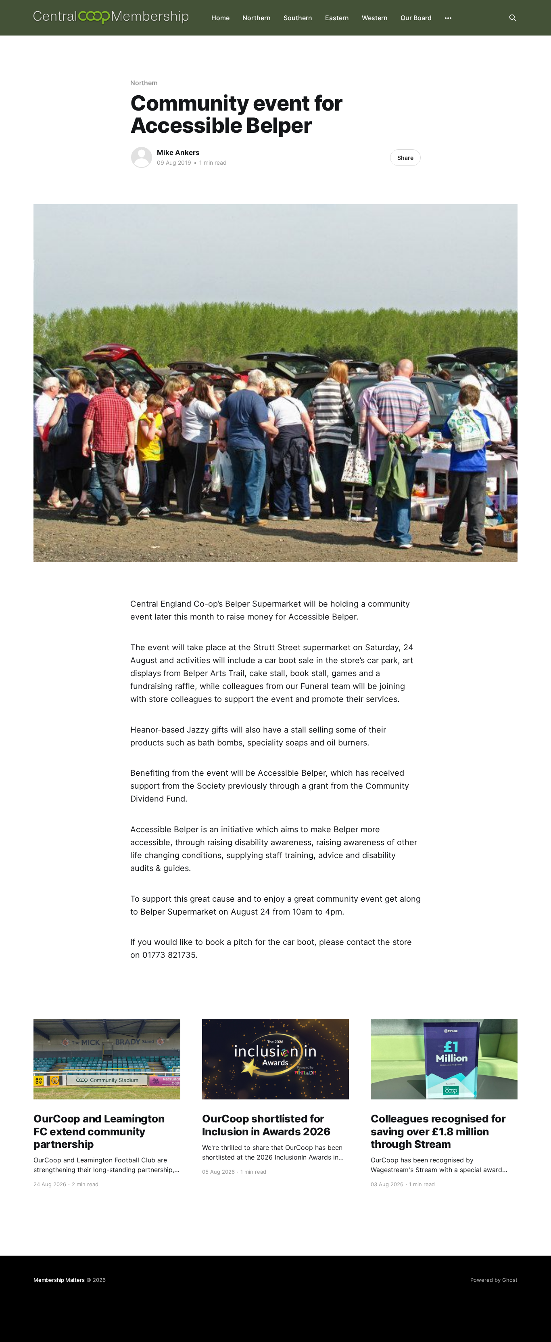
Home (220, 18)
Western (375, 18)
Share (405, 157)
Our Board (416, 18)
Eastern (337, 18)
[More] (448, 18)
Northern (256, 18)
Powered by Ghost (494, 1280)
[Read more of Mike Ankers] (141, 157)
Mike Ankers (178, 153)
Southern (298, 18)
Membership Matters (59, 1280)
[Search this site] (512, 17)
